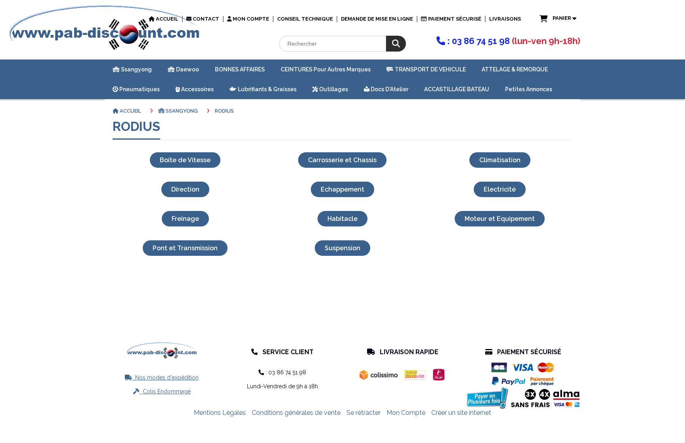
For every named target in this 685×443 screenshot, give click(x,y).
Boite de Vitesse (185, 160)
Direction (185, 189)
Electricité (500, 189)
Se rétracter (363, 412)
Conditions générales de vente (296, 412)
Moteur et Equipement (500, 218)
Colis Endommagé (162, 391)
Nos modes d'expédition (162, 377)
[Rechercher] (396, 44)
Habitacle (342, 218)
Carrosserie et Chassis (342, 160)
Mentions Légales (220, 412)
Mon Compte (406, 412)
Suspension (342, 248)
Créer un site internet (461, 412)
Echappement (342, 189)
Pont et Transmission (185, 248)
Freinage (185, 218)
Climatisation (499, 160)
